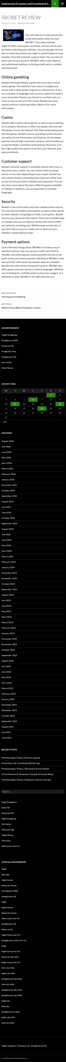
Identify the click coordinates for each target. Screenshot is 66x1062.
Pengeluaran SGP (10, 340)
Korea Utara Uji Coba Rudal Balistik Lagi (21, 763)
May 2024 (6, 545)
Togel (4, 869)
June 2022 (6, 671)
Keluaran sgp (8, 829)
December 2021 (9, 704)
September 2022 (9, 655)
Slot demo (6, 824)
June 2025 (6, 512)
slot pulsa (6, 840)
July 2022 (6, 666)
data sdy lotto (8, 1022)
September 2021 (9, 721)
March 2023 (7, 622)
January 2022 (8, 699)
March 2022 (7, 688)
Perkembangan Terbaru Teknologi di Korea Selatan (25, 768)
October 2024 (8, 518)
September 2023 (9, 589)
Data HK (6, 807)
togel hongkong (9, 818)
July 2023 (6, 600)
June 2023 (6, 606)
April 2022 (7, 682)
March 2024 (7, 556)
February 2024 (9, 562)
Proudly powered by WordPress (14, 1058)
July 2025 (6, 507)
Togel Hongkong (9, 335)
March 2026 (7, 468)
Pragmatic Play (9, 351)
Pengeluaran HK (39, 1045)
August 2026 (8, 441)
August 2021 (8, 726)
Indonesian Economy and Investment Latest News (26, 3)
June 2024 (6, 540)
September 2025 (9, 496)
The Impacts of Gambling (13, 295)
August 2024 (8, 529)
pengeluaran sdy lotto (12, 989)
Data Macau (7, 368)
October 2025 (8, 490)
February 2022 (9, 693)
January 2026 (8, 479)
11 (15, 404)
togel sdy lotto (8, 1017)
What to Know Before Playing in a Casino (21, 306)
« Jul (4, 421)
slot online (7, 362)
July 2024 (6, 534)
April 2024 (7, 551)
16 (60, 404)
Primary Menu (62, 3)
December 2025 (9, 485)
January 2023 (8, 633)
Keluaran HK (8, 346)
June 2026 (6, 452)
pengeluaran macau (11, 1011)
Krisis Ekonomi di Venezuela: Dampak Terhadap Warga (27, 774)
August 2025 (8, 501)
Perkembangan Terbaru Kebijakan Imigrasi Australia (26, 779)
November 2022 (9, 644)
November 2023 (9, 578)
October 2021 (8, 715)
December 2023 (9, 573)
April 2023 (7, 617)
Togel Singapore (9, 802)
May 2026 (6, 457)
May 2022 (6, 677)
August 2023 (8, 595)
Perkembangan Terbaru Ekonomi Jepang (21, 757)
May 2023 (6, 611)
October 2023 (8, 584)
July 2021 (6, 732)
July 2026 (6, 446)
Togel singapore (9, 1045)
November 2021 (9, 710)
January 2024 (8, 567)
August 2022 (8, 660)
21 (42, 408)
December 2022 (9, 639)
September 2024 (9, 523)
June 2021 (6, 737)
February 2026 (9, 474)
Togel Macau (8, 835)
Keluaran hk (23, 1045)
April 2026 (7, 463)
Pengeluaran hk (9, 357)
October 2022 (8, 649)
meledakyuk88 (27, 23)
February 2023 (9, 628)
